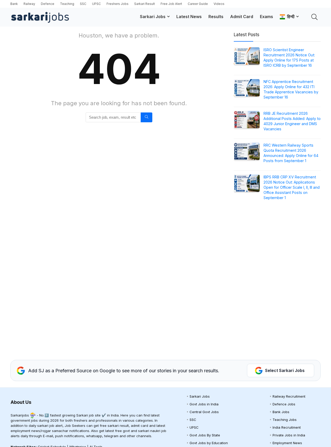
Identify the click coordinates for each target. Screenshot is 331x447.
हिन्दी (290, 16)
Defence (47, 4)
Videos (219, 4)
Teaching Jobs (285, 420)
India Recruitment (287, 427)
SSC (83, 4)
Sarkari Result (144, 4)
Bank (14, 4)
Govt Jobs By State (205, 435)
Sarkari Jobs (153, 16)
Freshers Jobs (118, 4)
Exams (266, 16)
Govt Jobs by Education (209, 443)
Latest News (189, 16)
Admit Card (241, 16)
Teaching (67, 4)
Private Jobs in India (289, 435)
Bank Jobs (281, 412)
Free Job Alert (171, 4)
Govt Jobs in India (204, 404)
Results (215, 16)
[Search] (146, 117)
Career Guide (198, 4)
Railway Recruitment (289, 396)
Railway (29, 4)
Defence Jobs (284, 404)
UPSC (96, 4)
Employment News (287, 443)
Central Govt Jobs (204, 412)
